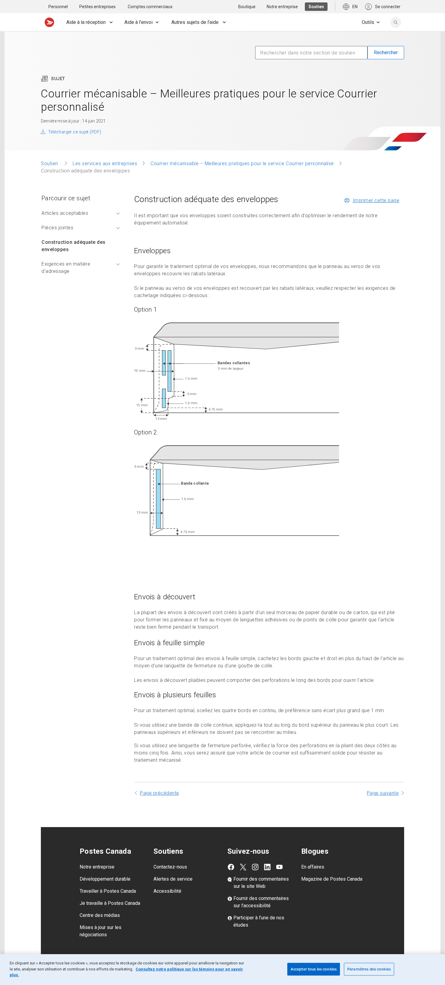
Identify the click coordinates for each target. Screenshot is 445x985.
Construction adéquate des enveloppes (73, 245)
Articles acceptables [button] (64, 213)
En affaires (312, 867)
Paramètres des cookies (369, 969)
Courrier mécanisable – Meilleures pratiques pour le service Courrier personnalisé (242, 163)
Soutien (50, 163)
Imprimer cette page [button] (376, 200)
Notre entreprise (97, 867)
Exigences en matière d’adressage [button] (65, 267)
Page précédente (159, 793)
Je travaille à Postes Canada (110, 903)
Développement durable (105, 879)
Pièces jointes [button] (57, 228)
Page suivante (383, 793)
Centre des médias (100, 915)
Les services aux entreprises (105, 163)
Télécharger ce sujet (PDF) (74, 131)
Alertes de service (173, 879)
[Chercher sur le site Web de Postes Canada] (395, 22)
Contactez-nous (170, 867)
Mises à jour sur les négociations (100, 931)
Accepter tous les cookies (314, 969)
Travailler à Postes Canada (108, 891)
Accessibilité (167, 891)
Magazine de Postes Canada (331, 879)
